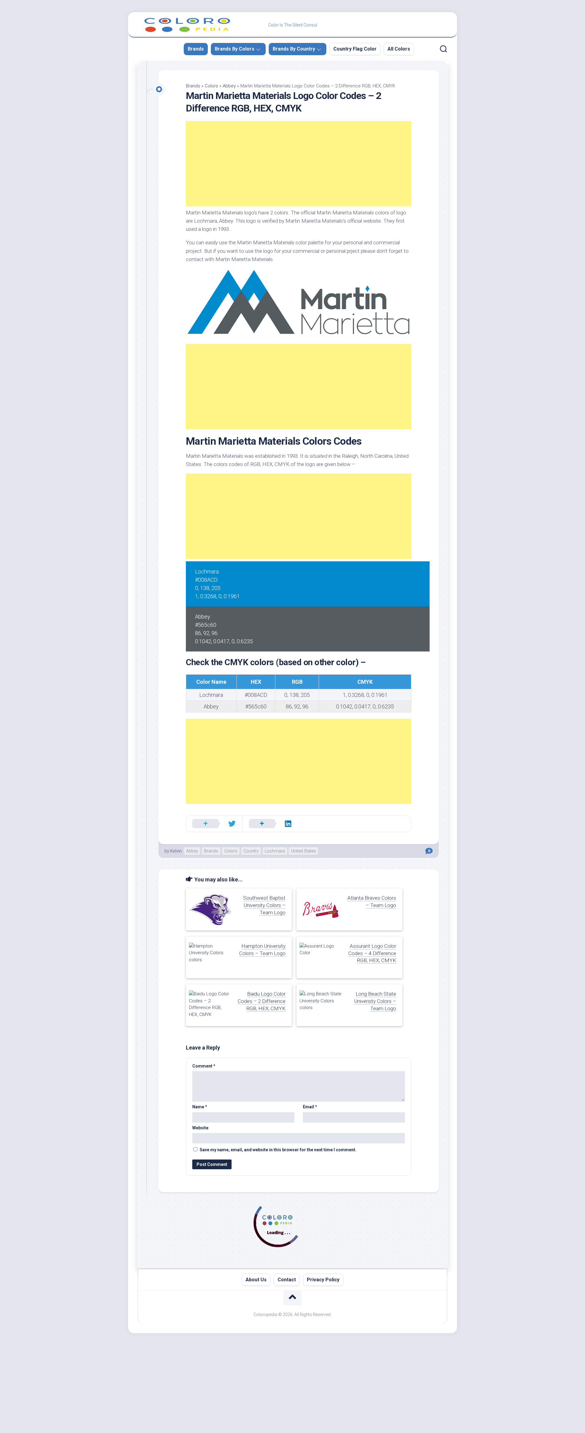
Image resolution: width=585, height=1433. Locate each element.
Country (251, 851)
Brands (196, 49)
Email (310, 1106)
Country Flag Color (355, 49)
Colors (211, 86)
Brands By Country (294, 49)
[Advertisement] (298, 163)
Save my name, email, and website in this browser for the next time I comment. (278, 1149)
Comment (203, 1066)
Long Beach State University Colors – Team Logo (375, 1001)
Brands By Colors (234, 49)
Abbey (229, 86)
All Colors (399, 49)
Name (199, 1106)
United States (303, 851)
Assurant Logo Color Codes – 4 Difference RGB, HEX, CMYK (372, 953)
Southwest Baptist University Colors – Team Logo (264, 905)
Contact (287, 1280)
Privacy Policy (323, 1280)
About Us (256, 1280)
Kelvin (176, 851)
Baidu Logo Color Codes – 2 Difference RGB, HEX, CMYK (261, 1001)
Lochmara (275, 851)
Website (200, 1127)
